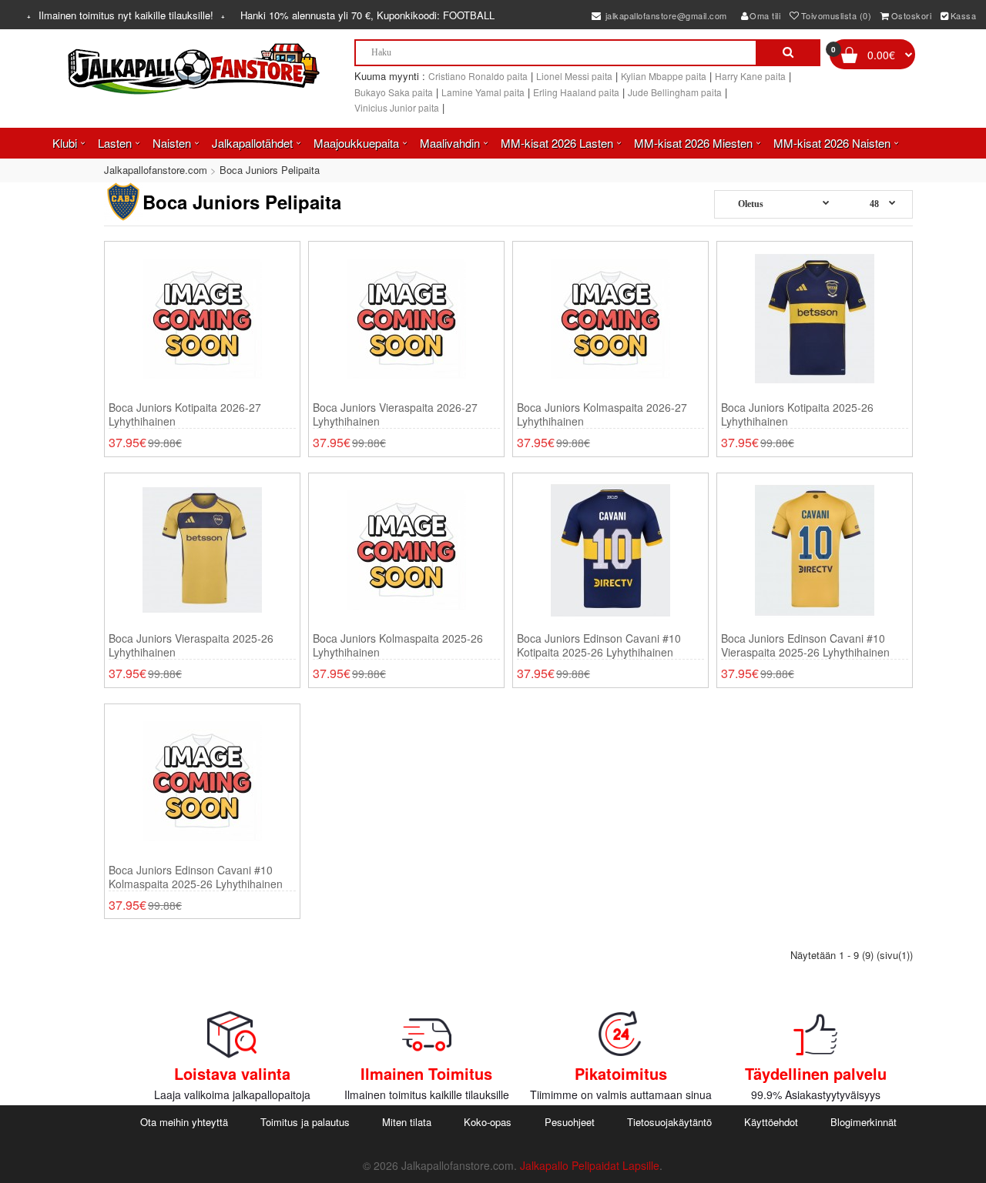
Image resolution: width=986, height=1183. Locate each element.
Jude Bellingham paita (675, 92)
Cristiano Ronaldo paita (478, 75)
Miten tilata (406, 1121)
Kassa (964, 15)
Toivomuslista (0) (836, 15)
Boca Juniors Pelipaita (270, 169)
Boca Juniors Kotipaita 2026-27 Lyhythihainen (185, 414)
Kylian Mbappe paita (663, 75)
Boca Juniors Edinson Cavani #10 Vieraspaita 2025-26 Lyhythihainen (805, 645)
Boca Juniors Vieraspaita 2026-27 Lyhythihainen (395, 414)
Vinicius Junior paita (396, 107)
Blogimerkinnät (863, 1121)
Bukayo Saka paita (393, 92)
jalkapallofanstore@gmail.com (664, 15)
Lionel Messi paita (574, 75)
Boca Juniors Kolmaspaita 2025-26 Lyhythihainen (398, 645)
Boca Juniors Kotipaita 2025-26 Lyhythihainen (797, 414)
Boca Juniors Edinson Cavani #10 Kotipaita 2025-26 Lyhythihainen (599, 645)
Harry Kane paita (750, 75)
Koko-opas (487, 1121)
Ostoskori (911, 15)
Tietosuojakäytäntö (669, 1121)
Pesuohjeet (570, 1121)
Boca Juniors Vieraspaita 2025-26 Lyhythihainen (191, 645)
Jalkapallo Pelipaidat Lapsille (589, 1165)
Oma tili (765, 15)
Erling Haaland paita (576, 92)
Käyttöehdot (771, 1121)
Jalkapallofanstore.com (155, 169)
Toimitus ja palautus (305, 1121)
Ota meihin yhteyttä (184, 1121)
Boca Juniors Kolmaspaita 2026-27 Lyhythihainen (602, 414)
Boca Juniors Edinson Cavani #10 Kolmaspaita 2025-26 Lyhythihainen (196, 877)
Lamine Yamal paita (483, 92)
